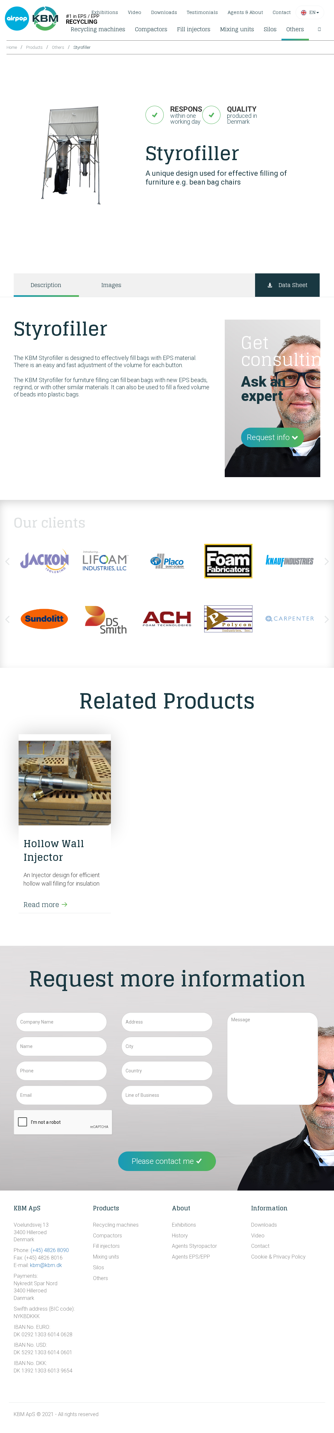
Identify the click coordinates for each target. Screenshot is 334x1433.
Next (326, 561)
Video (134, 12)
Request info (269, 437)
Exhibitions (104, 12)
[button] (310, 12)
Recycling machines (98, 29)
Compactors (151, 29)
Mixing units (237, 29)
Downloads (164, 12)
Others (295, 29)
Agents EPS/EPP (191, 1257)
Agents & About (245, 12)
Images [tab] (111, 285)
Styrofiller (82, 47)
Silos (270, 29)
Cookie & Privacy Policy (278, 1257)
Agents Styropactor (194, 1246)
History (180, 1236)
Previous (7, 561)
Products (34, 47)
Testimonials (202, 12)
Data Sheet (293, 285)
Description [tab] (46, 285)
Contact (282, 12)
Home (12, 47)
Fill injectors (193, 29)
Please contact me (164, 1161)
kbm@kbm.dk (46, 1265)
